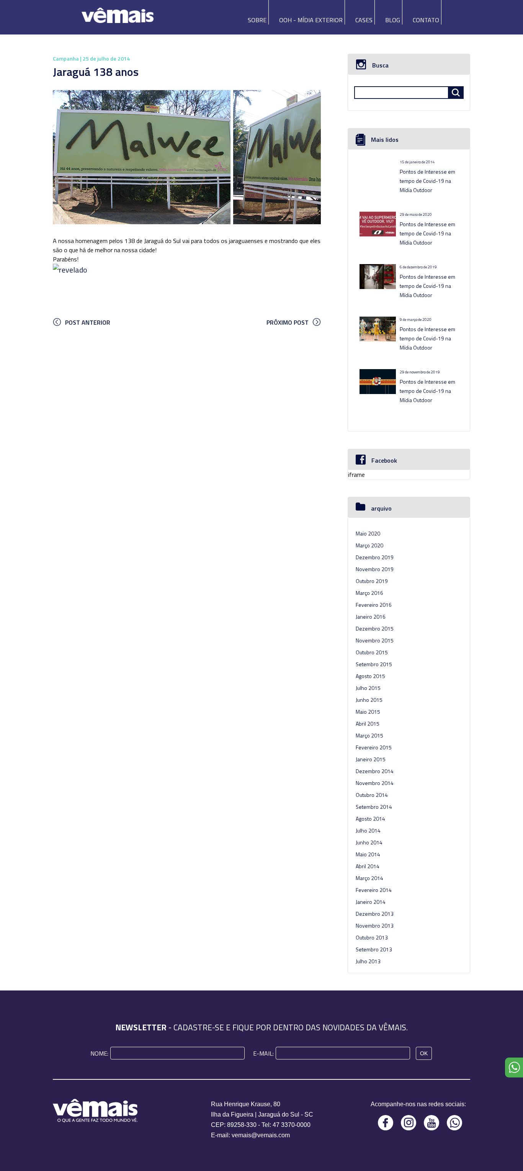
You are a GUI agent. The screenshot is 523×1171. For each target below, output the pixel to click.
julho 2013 (368, 961)
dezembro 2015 (375, 628)
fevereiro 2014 (374, 890)
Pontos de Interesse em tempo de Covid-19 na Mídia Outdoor (427, 181)
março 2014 (369, 878)
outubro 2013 (372, 937)
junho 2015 (369, 700)
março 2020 (369, 545)
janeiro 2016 (371, 617)
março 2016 (369, 593)
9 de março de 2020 (415, 319)
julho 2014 (368, 830)
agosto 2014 (370, 819)
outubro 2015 (372, 652)
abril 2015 (367, 723)
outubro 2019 (372, 581)
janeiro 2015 (371, 759)
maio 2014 (368, 854)
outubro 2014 (372, 795)
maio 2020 (368, 533)
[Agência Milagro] (118, 12)
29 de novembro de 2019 (420, 372)
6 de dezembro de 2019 (418, 267)
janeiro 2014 (371, 902)
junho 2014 (369, 842)
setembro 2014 (374, 807)
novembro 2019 (375, 569)
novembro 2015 (375, 640)
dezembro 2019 (375, 557)
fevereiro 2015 (374, 747)
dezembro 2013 (375, 914)
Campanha (66, 58)
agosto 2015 (370, 676)
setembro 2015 (374, 664)
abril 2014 (367, 866)
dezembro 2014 (375, 771)
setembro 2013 (374, 949)
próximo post (287, 322)
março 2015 (369, 735)
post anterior (87, 322)
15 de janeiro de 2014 (417, 162)
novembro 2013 (375, 925)
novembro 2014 (375, 783)
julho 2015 (368, 688)
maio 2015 (368, 712)
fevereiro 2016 (374, 605)
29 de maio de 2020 (416, 214)
